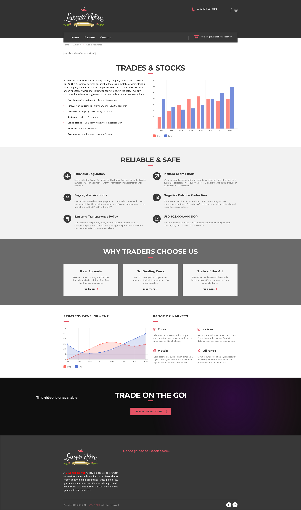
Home (75, 37)
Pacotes (89, 37)
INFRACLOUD (94, 505)
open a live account (149, 411)
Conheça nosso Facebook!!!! (146, 451)
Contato (105, 37)
